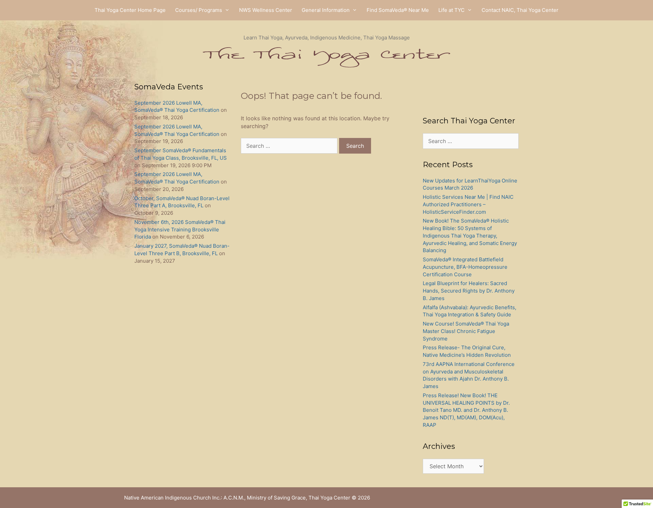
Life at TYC (451, 10)
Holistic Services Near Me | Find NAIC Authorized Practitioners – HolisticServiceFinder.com (468, 204)
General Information (326, 10)
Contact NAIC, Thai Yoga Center (520, 10)
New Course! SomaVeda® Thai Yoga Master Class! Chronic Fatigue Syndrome (466, 331)
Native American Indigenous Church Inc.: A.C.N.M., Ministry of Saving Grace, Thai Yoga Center (237, 497)
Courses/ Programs (198, 10)
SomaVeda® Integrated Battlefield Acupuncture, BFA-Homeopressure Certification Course (465, 267)
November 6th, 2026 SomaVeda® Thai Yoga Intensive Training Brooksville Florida (179, 229)
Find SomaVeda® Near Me (398, 10)
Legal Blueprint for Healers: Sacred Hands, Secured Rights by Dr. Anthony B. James (469, 290)
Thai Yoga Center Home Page (130, 10)
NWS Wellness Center (265, 10)
